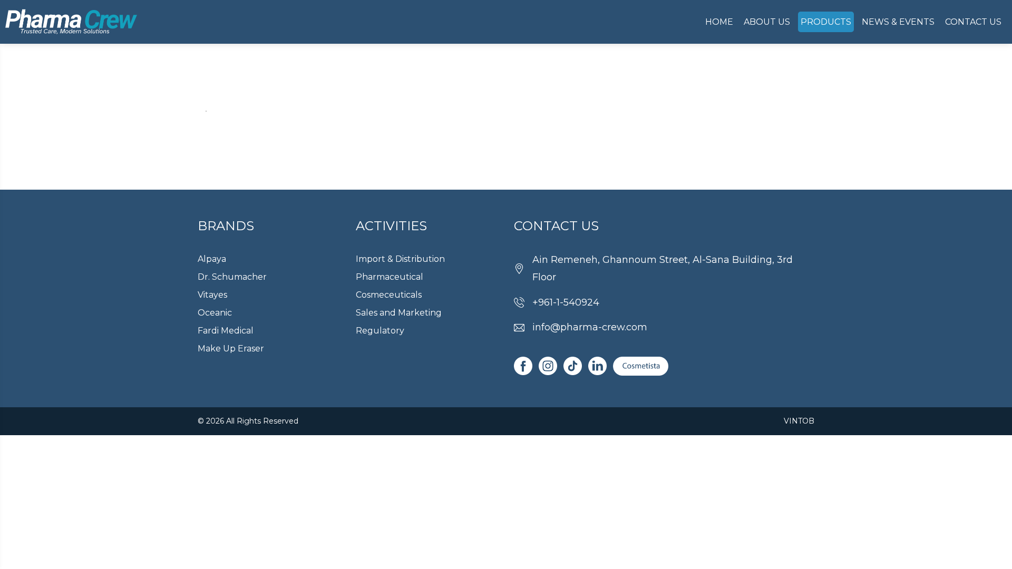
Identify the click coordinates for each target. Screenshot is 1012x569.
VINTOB (799, 421)
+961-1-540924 (565, 302)
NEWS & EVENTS (898, 22)
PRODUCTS (826, 22)
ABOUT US (767, 22)
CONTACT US (973, 22)
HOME (719, 22)
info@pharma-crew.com (589, 327)
